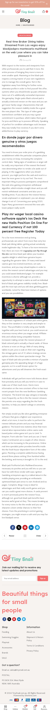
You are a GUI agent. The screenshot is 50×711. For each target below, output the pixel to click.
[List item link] (12, 632)
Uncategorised (28, 25)
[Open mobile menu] (3, 11)
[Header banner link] (21, 4)
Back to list (25, 535)
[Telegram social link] (37, 527)
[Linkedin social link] (31, 527)
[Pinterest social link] (25, 527)
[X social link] (18, 527)
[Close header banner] (47, 4)
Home (18, 25)
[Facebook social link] (12, 527)
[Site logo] (25, 11)
